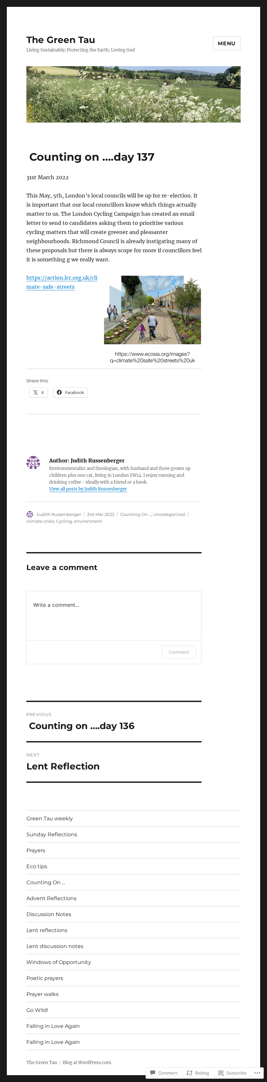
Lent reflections (46, 930)
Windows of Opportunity (58, 962)
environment (88, 521)
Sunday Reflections (51, 834)
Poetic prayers (44, 978)
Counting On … (135, 514)
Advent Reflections (51, 898)
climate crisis (40, 521)
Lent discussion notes (54, 946)
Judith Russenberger (58, 514)
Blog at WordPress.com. (87, 1062)
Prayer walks (42, 994)
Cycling (64, 521)
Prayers (35, 850)
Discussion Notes (48, 914)
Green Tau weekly (49, 818)
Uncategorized (169, 514)
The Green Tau (60, 39)
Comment (179, 652)
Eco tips (36, 866)
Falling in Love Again (53, 1026)
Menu (227, 43)
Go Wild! (37, 1010)
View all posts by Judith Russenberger (88, 489)
